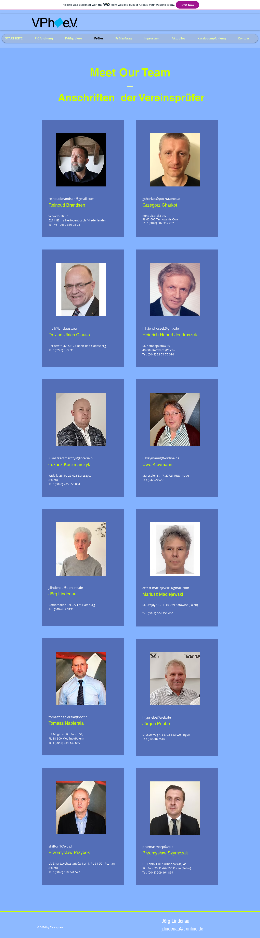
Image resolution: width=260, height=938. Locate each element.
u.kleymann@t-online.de (160, 458)
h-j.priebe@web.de (156, 717)
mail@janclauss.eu (63, 328)
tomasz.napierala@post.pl (68, 717)
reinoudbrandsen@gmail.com (71, 198)
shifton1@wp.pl (60, 846)
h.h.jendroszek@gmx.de (160, 328)
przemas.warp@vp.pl (158, 846)
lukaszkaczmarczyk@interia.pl (71, 458)
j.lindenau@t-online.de (66, 587)
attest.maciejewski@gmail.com (165, 588)
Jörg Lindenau (176, 921)
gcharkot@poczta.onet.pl (161, 198)
